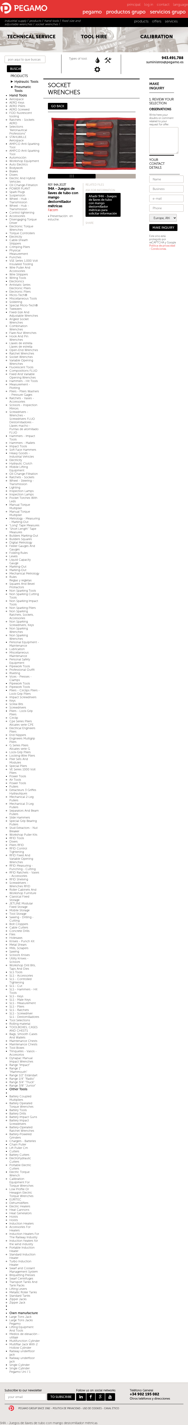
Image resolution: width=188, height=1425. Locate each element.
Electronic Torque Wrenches (21, 228)
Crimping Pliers (19, 247)
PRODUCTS (19, 76)
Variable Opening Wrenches (21, 362)
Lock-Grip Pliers (20, 752)
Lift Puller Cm (18, 1148)
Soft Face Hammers (22, 449)
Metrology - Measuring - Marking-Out (24, 520)
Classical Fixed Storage (19, 898)
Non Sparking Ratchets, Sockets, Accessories (21, 615)
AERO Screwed (19, 109)
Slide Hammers (19, 817)
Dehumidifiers (18, 1203)
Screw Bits (16, 704)
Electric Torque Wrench (19, 1173)
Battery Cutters (19, 1154)
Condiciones (158, 248)
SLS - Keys (16, 996)
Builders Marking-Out (23, 535)
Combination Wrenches (18, 327)
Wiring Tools (17, 278)
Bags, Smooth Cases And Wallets (23, 1035)
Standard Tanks (19, 1295)
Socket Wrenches (21, 357)
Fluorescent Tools (21, 367)
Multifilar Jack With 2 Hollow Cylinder (23, 1346)
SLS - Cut (15, 986)
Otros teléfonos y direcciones (150, 1398)
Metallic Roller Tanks (23, 1292)
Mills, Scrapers (18, 948)
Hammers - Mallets (22, 443)
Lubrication (17, 649)
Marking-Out (17, 566)
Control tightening (21, 212)
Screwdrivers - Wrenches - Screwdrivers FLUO (22, 415)
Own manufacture (23, 1313)
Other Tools (18, 1089)
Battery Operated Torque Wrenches (21, 1104)
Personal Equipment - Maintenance (24, 643)
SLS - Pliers (16, 1006)
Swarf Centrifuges (21, 1278)
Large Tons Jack (20, 1316)
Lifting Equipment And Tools (21, 1328)
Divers (13, 174)
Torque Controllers (22, 233)
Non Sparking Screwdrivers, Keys (21, 623)
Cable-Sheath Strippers (18, 241)
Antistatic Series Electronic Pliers (20, 286)
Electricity (15, 236)
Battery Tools (18, 1110)
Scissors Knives (19, 955)
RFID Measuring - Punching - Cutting (22, 867)
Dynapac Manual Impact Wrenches (21, 1059)
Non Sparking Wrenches (18, 630)
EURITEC (15, 1199)
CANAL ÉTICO (111, 1408)
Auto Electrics (18, 164)
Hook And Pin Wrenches (18, 338)
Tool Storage (17, 913)
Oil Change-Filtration (23, 185)
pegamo (92, 12)
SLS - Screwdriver (21, 1013)
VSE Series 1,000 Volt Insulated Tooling (23, 262)
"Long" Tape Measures (24, 525)
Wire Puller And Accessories (19, 269)
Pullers (13, 786)
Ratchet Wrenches (21, 353)
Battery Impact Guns (23, 1117)
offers (156, 21)
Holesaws (15, 937)
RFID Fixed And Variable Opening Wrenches (21, 859)
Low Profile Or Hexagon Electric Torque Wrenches (21, 1192)
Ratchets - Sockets (21, 477)
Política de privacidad (162, 245)
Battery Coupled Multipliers (20, 1098)
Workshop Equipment (24, 161)
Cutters (14, 1151)
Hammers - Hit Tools (23, 381)
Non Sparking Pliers (22, 608)
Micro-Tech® (18, 295)
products (141, 21)
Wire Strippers (18, 274)
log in (148, 4)
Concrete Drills (19, 931)
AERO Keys (16, 102)
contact (163, 4)
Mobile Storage (19, 910)
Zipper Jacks (18, 1299)
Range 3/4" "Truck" (21, 1082)
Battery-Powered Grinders (20, 1135)
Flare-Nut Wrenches (22, 333)
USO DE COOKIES (92, 1408)
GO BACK (57, 106)
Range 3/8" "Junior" (22, 1085)
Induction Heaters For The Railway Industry (24, 1235)
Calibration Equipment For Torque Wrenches (21, 1182)
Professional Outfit (22, 669)
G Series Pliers (18, 745)
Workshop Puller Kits (23, 834)
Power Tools (17, 776)
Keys (12, 700)
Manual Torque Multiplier (19, 506)
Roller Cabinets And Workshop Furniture (22, 891)
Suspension (17, 195)
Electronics (16, 281)
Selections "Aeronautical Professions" (18, 130)
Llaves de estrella (20, 343)
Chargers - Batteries (22, 1141)
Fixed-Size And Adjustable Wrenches (23, 313)
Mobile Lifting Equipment (18, 468)
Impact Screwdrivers (22, 697)
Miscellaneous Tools (23, 298)
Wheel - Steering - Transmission (21, 482)
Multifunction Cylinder (24, 1341)
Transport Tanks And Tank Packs (23, 1283)
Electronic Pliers (20, 291)
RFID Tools (16, 838)
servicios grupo (168, 12)
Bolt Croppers (18, 924)
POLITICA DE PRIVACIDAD (66, 1408)
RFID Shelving (18, 879)
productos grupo (126, 12)
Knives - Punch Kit (21, 941)
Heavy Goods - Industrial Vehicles (21, 454)
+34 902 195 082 (144, 1394)
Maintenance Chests (23, 1041)
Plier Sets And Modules (18, 760)
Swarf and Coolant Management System (23, 1269)
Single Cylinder (19, 1365)
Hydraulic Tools (26, 82)
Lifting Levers (18, 1288)
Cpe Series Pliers (20, 721)
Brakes (13, 171)
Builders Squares (20, 539)
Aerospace (16, 99)
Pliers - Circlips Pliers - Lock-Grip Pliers (24, 692)
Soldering (15, 302)
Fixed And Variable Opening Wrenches (22, 375)
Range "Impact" (19, 1065)
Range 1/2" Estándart (23, 1075)
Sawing (14, 951)
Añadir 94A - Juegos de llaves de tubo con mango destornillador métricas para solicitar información (103, 205)
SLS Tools (15, 972)
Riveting (14, 673)
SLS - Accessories (21, 975)
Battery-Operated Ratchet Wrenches (21, 1129)
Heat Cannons (19, 1209)
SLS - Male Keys (20, 999)
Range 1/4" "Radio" (22, 1078)
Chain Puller (17, 1144)
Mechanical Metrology (24, 573)
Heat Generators (20, 1213)
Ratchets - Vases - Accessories (21, 399)
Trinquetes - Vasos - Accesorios (23, 1052)
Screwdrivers (17, 707)
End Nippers (17, 735)
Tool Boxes (16, 1047)
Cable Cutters (18, 927)
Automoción (17, 157)
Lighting (14, 487)
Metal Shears (18, 944)
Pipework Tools (19, 666)
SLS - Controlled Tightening (20, 980)
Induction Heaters (21, 1223)
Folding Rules (18, 553)
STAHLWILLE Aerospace (17, 138)
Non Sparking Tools (22, 590)
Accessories (17, 216)
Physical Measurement (18, 252)
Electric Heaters (19, 1206)
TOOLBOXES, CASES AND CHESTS (23, 1028)
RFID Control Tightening (18, 850)
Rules (13, 577)
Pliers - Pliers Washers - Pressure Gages (24, 393)
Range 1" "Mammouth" (18, 1070)
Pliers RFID (16, 845)
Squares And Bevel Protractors (22, 585)
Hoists (13, 1216)
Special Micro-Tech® (23, 305)
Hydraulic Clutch (20, 463)
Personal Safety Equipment (19, 661)
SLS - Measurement (22, 1003)
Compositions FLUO (23, 370)
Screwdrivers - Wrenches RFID (19, 884)
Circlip (13, 717)
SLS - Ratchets (19, 1010)
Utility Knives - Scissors (18, 960)
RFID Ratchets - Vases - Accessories (24, 874)
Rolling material (19, 1023)
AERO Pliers (17, 106)
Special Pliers (18, 766)
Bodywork (16, 168)
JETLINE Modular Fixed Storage (21, 905)
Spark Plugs (17, 192)
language (180, 4)
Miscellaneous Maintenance (19, 654)
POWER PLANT (19, 188)
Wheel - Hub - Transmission (19, 200)
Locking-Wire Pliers (22, 755)
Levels (13, 556)
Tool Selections (19, 1020)
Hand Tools (18, 95)
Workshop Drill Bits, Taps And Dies (22, 967)
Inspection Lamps (21, 491)
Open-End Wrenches (23, 350)
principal (134, 4)
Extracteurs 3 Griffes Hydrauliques (22, 791)
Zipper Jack (17, 1302)
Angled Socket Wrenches (19, 320)
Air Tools (15, 779)
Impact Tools (18, 446)
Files (12, 934)
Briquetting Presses (22, 1275)
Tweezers (15, 308)
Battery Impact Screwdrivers (19, 1122)
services (171, 21)
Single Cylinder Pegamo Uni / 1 (19, 1370)
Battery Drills (17, 1113)
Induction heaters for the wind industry (23, 1242)
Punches (15, 257)
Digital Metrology (20, 542)
